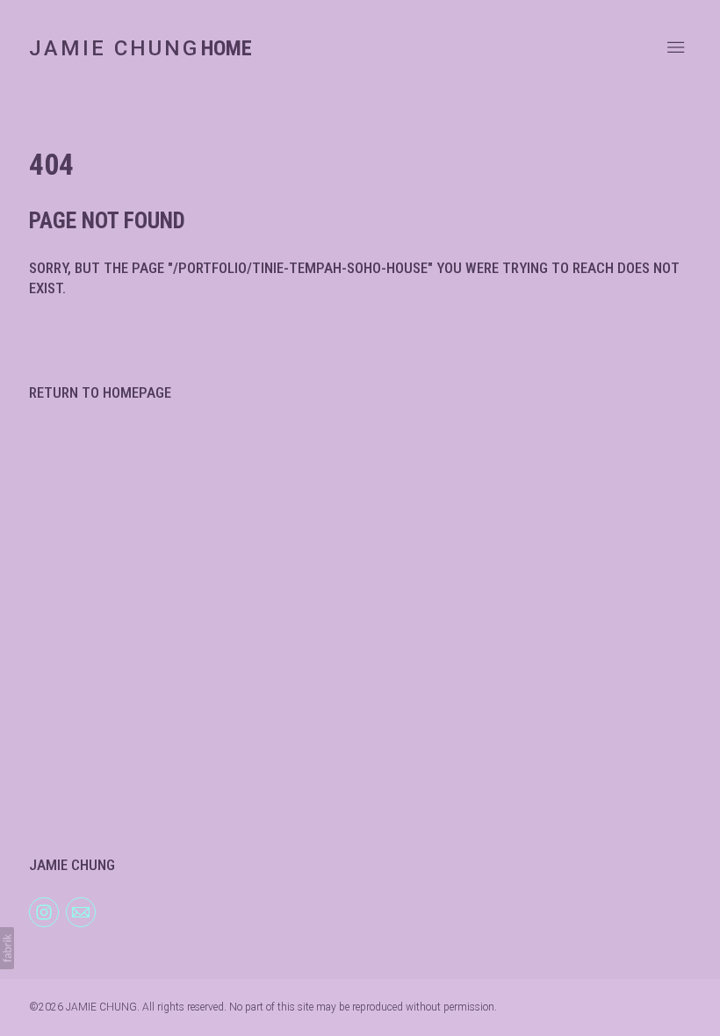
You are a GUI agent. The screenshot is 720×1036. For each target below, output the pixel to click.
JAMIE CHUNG (72, 865)
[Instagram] (44, 911)
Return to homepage (100, 392)
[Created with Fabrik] (7, 948)
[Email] (81, 911)
